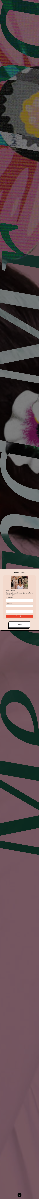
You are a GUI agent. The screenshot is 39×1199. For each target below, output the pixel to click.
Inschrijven (19, 616)
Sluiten (20, 624)
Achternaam (9, 609)
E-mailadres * (10, 597)
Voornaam (9, 603)
